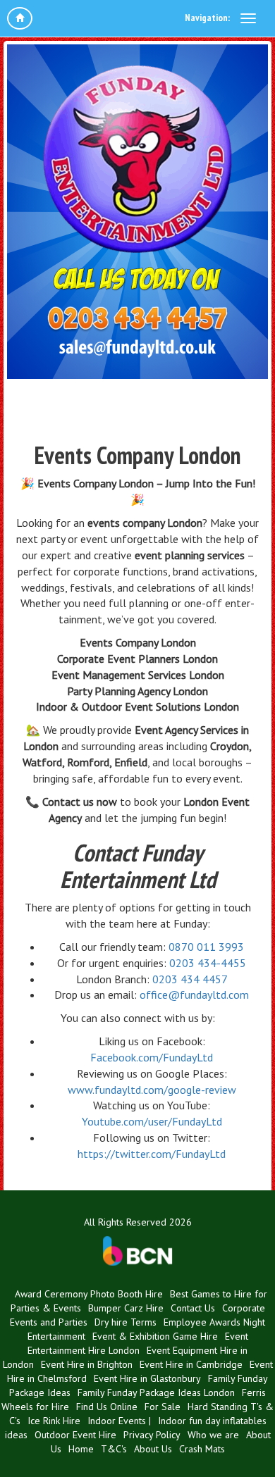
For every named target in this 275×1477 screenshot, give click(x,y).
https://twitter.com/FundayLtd (152, 1154)
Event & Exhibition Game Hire (155, 1336)
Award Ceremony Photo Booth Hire (89, 1294)
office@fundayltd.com (194, 994)
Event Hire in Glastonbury (147, 1378)
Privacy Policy (152, 1434)
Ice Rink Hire (54, 1420)
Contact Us (193, 1308)
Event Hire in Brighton (87, 1364)
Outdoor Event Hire (75, 1434)
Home (81, 1448)
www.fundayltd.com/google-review (152, 1090)
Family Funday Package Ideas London (156, 1392)
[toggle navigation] (248, 18)
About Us (153, 1448)
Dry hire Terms (125, 1322)
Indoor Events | (119, 1420)
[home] (19, 18)
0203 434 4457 (190, 979)
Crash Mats (202, 1448)
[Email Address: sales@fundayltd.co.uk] (137, 348)
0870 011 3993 (206, 947)
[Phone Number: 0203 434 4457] (138, 319)
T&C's (114, 1448)
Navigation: (207, 17)
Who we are (213, 1434)
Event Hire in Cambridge (191, 1364)
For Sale (163, 1406)
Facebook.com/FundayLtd (151, 1057)
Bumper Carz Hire (126, 1308)
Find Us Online (107, 1406)
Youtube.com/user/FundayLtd (152, 1121)
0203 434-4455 (207, 963)
